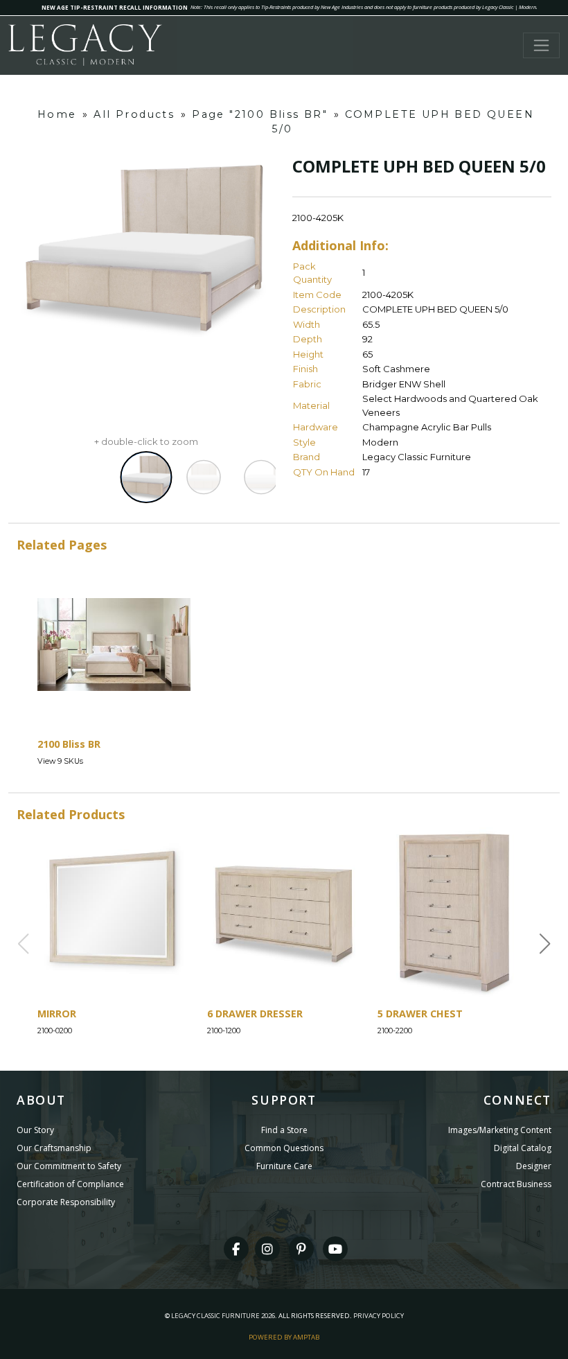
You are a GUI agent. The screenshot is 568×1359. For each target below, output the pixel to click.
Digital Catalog (522, 1148)
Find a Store (284, 1130)
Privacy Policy (378, 1315)
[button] (545, 943)
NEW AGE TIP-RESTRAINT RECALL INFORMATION (115, 7)
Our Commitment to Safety (69, 1166)
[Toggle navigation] (541, 45)
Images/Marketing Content (499, 1130)
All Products (134, 114)
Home (57, 114)
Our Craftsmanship (54, 1148)
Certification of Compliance (70, 1184)
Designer (533, 1166)
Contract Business (516, 1184)
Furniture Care (284, 1166)
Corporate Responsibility (66, 1202)
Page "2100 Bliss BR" (260, 114)
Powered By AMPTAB (284, 1337)
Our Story (35, 1130)
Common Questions (284, 1148)
